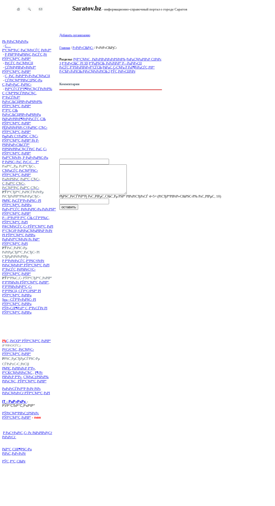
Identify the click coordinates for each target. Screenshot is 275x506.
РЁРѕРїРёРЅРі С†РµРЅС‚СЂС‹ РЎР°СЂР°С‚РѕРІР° (24, 129)
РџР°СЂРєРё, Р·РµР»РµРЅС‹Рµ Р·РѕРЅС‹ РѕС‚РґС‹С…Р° (25, 160)
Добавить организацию (74, 35)
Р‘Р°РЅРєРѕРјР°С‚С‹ (17, 287)
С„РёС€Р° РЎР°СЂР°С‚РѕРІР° (28, 341)
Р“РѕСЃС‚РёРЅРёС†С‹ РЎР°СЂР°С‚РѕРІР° (18, 271)
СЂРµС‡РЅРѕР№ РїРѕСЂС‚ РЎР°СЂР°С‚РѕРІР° (25, 379)
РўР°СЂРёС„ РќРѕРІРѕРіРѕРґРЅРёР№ (99, 59)
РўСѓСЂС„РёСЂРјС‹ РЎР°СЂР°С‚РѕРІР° (18, 351)
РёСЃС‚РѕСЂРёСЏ (19, 63)
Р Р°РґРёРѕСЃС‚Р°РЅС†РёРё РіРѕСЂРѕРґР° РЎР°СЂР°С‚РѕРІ (25, 263)
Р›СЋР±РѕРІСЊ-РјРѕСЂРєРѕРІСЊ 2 (84, 71)
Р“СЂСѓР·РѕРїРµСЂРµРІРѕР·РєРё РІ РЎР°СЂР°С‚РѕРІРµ (27, 233)
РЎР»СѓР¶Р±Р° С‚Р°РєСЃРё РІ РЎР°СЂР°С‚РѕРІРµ (24, 310)
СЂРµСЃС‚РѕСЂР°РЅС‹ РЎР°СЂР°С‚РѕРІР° (20, 172)
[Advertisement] (29, 327)
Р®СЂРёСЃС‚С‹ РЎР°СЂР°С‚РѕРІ (27, 226)
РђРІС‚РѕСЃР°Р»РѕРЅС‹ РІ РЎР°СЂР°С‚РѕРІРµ (21, 203)
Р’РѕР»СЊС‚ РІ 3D (75, 63)
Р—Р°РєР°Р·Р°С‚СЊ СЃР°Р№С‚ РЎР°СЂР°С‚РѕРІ (26, 220)
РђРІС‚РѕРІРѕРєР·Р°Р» (18, 368)
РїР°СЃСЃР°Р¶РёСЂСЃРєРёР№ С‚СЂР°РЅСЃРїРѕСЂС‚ (27, 91)
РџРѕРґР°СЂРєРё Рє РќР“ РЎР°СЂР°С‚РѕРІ (21, 241)
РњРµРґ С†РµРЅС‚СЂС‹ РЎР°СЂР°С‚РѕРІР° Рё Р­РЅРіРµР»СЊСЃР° (20, 140)
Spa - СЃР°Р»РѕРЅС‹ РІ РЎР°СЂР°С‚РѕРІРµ (19, 301)
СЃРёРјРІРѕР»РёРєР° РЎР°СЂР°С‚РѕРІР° (19, 69)
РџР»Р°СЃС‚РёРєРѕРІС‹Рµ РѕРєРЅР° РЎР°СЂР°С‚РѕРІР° (29, 211)
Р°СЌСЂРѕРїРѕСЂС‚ (17, 373)
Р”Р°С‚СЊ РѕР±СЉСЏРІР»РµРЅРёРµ (21, 112)
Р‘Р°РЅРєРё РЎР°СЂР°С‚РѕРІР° (25, 282)
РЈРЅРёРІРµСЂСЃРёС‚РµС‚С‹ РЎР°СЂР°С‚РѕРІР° (24, 151)
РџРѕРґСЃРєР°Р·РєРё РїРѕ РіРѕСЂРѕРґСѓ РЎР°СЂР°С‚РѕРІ (26, 391)
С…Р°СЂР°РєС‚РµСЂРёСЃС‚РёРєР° (26, 48)
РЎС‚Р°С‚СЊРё (14, 461)
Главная (64, 48)
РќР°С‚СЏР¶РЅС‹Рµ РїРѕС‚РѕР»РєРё (17, 451)
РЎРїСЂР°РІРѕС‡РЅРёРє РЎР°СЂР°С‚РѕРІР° (20, 415)
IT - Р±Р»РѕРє (14, 402)
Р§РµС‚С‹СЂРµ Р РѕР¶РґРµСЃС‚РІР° (129, 67)
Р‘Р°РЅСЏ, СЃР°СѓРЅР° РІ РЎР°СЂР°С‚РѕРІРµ (21, 293)
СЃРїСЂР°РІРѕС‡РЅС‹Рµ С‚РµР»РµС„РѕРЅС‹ (22, 82)
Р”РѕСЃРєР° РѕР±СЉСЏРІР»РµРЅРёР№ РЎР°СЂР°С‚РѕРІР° (22, 101)
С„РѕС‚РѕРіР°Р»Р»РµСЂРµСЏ (27, 76)
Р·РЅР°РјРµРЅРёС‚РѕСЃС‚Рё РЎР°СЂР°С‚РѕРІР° (24, 56)
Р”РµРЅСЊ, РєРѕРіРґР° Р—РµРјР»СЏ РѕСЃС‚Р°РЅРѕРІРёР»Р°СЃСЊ (100, 65)
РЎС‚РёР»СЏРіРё (123, 71)
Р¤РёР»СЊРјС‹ (83, 48)
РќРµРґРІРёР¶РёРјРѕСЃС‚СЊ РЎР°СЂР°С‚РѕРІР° (24, 121)
